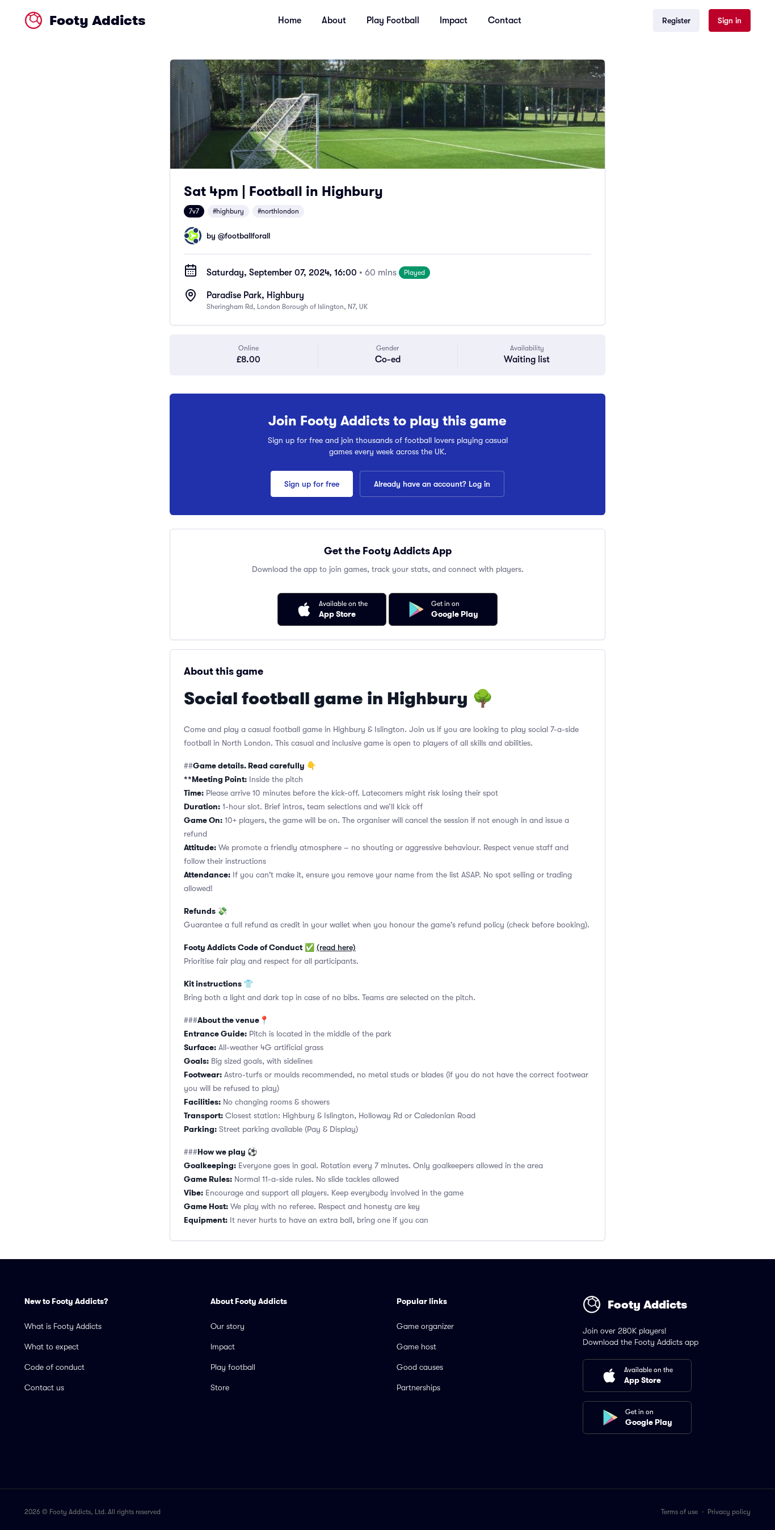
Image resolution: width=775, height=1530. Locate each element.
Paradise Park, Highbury (255, 295)
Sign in (730, 20)
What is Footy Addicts (63, 1326)
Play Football (393, 20)
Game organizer (425, 1326)
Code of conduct (54, 1367)
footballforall (247, 235)
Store (219, 1387)
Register (676, 20)
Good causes (420, 1367)
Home (289, 20)
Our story (227, 1326)
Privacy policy (729, 1512)
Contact (504, 20)
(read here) (336, 947)
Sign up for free (311, 483)
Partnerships (418, 1387)
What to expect (51, 1346)
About (334, 20)
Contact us (44, 1387)
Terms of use (679, 1512)
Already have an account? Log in (432, 483)
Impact (453, 20)
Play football (232, 1367)
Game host (416, 1346)
